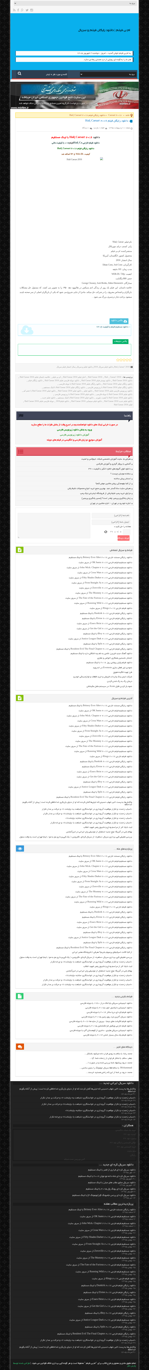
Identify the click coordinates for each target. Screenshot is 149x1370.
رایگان (133, 1155)
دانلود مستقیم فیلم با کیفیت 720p (112, 327)
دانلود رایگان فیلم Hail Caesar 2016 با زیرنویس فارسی (109, 387)
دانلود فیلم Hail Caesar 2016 (70, 391)
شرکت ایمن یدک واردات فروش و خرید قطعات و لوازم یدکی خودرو (102, 677)
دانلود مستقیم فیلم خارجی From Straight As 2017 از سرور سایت (102, 583)
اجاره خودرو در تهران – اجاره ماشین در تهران (110, 503)
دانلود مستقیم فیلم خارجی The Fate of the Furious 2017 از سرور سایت (98, 598)
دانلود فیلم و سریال (84, 367)
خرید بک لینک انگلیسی (126, 1130)
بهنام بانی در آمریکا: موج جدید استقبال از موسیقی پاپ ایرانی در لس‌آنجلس (99, 832)
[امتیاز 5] (130, 359)
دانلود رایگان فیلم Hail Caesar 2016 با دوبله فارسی (80, 384)
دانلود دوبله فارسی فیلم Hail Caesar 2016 (62, 380)
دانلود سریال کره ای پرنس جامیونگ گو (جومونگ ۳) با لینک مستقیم (104, 1195)
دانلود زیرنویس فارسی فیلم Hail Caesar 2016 (113, 391)
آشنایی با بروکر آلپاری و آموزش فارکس (113, 464)
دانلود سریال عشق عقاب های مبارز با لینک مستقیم (112, 1183)
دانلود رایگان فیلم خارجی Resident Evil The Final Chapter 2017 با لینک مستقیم (94, 649)
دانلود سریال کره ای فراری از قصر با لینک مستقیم (112, 1170)
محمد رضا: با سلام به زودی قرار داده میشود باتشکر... (108, 1054)
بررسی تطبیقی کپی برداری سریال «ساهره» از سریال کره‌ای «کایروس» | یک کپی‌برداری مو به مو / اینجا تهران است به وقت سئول (75, 837)
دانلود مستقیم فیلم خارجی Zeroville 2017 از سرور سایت (105, 588)
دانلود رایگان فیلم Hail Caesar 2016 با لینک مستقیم (64, 387)
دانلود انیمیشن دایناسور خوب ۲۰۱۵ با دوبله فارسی (108, 1008)
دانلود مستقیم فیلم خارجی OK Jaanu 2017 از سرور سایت (105, 562)
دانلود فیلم (88, 391)
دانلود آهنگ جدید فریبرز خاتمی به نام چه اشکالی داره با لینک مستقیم (101, 653)
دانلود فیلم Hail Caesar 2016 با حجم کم (39, 391)
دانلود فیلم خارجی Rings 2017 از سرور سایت (111, 608)
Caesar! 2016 (115, 115)
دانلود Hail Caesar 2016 (122, 380)
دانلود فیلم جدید (48, 398)
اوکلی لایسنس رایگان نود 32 (123, 1143)
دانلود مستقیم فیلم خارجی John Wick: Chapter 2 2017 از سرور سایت (99, 568)
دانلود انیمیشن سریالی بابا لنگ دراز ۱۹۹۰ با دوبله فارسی (106, 1003)
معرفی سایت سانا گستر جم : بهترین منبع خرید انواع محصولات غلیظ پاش (99, 488)
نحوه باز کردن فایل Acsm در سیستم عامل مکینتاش (109, 686)
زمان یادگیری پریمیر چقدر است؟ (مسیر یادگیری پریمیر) (106, 498)
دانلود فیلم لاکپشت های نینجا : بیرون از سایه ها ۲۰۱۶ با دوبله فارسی (100, 1021)
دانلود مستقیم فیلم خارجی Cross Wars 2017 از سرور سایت (104, 573)
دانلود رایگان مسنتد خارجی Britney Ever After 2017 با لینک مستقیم (100, 557)
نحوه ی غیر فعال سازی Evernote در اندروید (112, 668)
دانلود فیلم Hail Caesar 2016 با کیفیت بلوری (114, 398)
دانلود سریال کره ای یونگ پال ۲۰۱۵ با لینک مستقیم (111, 1189)
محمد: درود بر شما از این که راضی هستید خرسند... (109, 1072)
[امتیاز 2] (120, 359)
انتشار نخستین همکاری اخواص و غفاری (114, 658)
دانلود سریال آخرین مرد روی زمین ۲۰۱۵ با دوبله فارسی (107, 1017)
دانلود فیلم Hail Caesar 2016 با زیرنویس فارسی (74, 394)
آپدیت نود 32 (130, 1134)
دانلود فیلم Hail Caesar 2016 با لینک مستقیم (76, 398)
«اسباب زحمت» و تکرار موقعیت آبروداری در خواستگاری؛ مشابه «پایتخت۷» (98, 818)
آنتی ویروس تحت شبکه (74, 1159)
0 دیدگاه (85, 128)
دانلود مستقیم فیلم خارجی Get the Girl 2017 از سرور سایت (104, 629)
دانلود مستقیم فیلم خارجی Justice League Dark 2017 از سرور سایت (100, 639)
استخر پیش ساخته (122, 479)
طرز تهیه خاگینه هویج (122, 672)
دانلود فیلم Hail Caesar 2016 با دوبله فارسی (114, 394)
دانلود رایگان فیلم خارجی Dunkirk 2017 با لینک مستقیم (106, 613)
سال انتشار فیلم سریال (66, 367)
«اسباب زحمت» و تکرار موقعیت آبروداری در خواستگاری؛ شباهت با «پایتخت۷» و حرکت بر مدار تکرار (87, 814)
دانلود (96, 137)
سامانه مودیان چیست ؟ (120, 474)
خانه (128, 115)
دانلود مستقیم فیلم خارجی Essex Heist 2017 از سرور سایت (104, 623)
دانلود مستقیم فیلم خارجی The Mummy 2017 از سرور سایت (103, 593)
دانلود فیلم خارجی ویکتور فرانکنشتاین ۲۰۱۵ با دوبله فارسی (105, 1026)
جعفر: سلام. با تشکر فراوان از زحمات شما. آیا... (111, 1058)
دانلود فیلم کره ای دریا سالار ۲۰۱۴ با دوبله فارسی (109, 1012)
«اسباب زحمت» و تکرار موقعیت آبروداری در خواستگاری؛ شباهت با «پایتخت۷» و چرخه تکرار (91, 823)
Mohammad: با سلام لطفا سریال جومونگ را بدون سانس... (106, 1068)
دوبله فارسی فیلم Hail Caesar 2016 (39, 401)
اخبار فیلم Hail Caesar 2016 (74, 377)
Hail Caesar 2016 (95, 377)
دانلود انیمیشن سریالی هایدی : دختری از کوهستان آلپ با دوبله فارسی (101, 1030)
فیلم (71, 143)
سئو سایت (131, 1151)
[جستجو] (19, 73)
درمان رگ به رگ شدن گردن (119, 681)
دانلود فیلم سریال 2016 (103, 367)
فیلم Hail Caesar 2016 (123, 404)
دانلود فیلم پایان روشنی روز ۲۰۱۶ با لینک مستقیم (109, 662)
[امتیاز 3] (124, 359)
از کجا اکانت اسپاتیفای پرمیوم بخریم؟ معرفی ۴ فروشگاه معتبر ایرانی (102, 952)
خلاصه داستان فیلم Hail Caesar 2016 (35, 377)
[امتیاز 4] (127, 359)
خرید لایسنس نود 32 (126, 1147)
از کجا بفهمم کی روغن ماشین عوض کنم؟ (113, 483)
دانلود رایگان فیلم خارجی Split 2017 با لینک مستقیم (108, 644)
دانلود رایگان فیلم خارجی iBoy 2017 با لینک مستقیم (107, 634)
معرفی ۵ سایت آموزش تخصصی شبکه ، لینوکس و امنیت (106, 459)
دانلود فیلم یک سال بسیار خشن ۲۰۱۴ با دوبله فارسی (107, 1035)
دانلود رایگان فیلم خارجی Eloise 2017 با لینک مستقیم (107, 618)
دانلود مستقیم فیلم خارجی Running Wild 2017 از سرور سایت (103, 603)
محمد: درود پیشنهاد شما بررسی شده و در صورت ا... (109, 1063)
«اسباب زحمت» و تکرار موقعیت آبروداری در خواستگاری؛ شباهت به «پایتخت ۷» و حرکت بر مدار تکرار (87, 809)
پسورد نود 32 (129, 1138)
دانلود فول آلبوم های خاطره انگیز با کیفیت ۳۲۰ (109, 469)
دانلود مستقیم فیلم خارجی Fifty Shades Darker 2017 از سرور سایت (100, 578)
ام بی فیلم (115, 251)
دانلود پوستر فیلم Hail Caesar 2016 (95, 380)
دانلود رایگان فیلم (35, 380)
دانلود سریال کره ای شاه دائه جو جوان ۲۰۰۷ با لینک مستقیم (107, 1176)
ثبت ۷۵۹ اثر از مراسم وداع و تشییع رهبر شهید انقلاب (107, 827)
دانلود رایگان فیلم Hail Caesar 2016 (117, 384)
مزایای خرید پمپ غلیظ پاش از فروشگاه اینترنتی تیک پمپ (105, 493)
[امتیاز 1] (117, 359)
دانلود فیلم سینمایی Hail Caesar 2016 (86, 401)
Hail (116, 367)
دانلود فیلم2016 (62, 401)
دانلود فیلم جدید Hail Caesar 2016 (118, 401)
